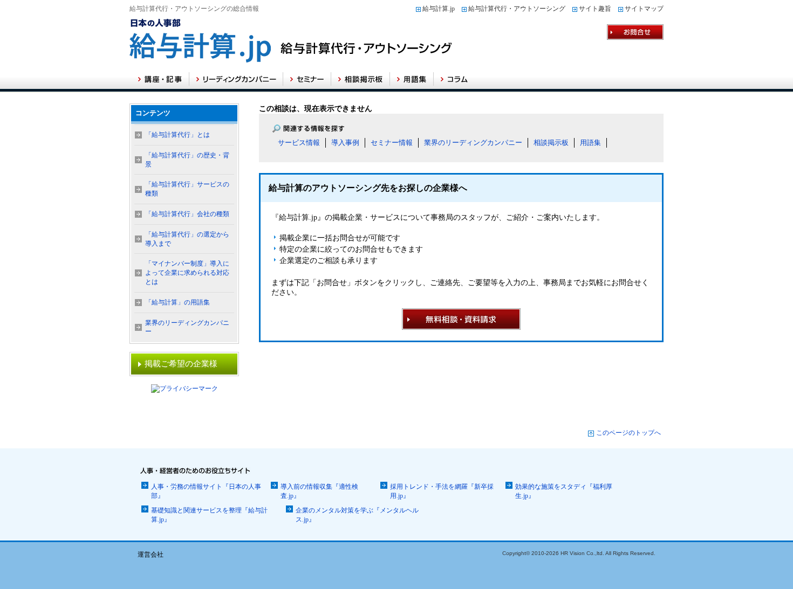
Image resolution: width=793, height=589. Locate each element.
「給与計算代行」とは (177, 134)
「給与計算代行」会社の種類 (187, 214)
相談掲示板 (551, 142)
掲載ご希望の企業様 (181, 363)
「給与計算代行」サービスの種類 (187, 189)
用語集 (590, 142)
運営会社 (150, 554)
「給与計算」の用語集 (177, 302)
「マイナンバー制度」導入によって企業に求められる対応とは (187, 273)
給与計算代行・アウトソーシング (516, 8)
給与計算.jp (438, 8)
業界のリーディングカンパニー (473, 142)
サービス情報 (299, 142)
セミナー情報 (392, 142)
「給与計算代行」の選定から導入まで (187, 239)
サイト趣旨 (595, 8)
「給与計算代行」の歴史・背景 (187, 159)
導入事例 (345, 142)
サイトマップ (644, 8)
